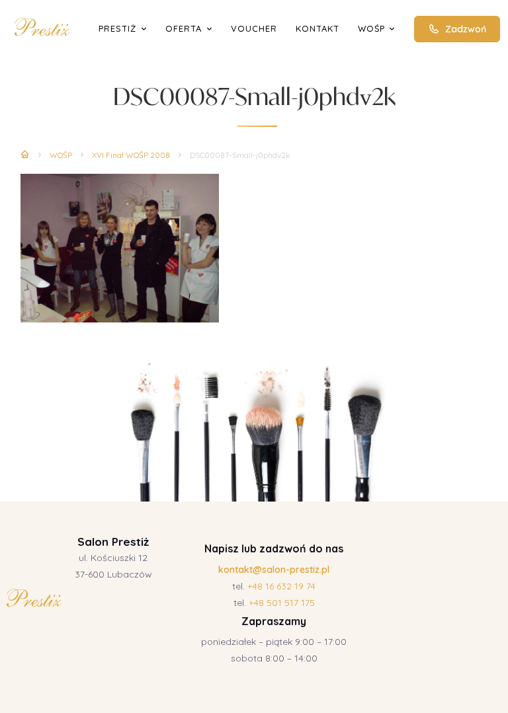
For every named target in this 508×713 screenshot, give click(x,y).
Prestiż (117, 28)
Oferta (183, 28)
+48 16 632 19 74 (281, 586)
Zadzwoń (465, 29)
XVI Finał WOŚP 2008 (131, 155)
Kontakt (317, 28)
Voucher (254, 28)
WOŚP (371, 28)
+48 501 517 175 (282, 603)
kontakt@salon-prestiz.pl (273, 570)
